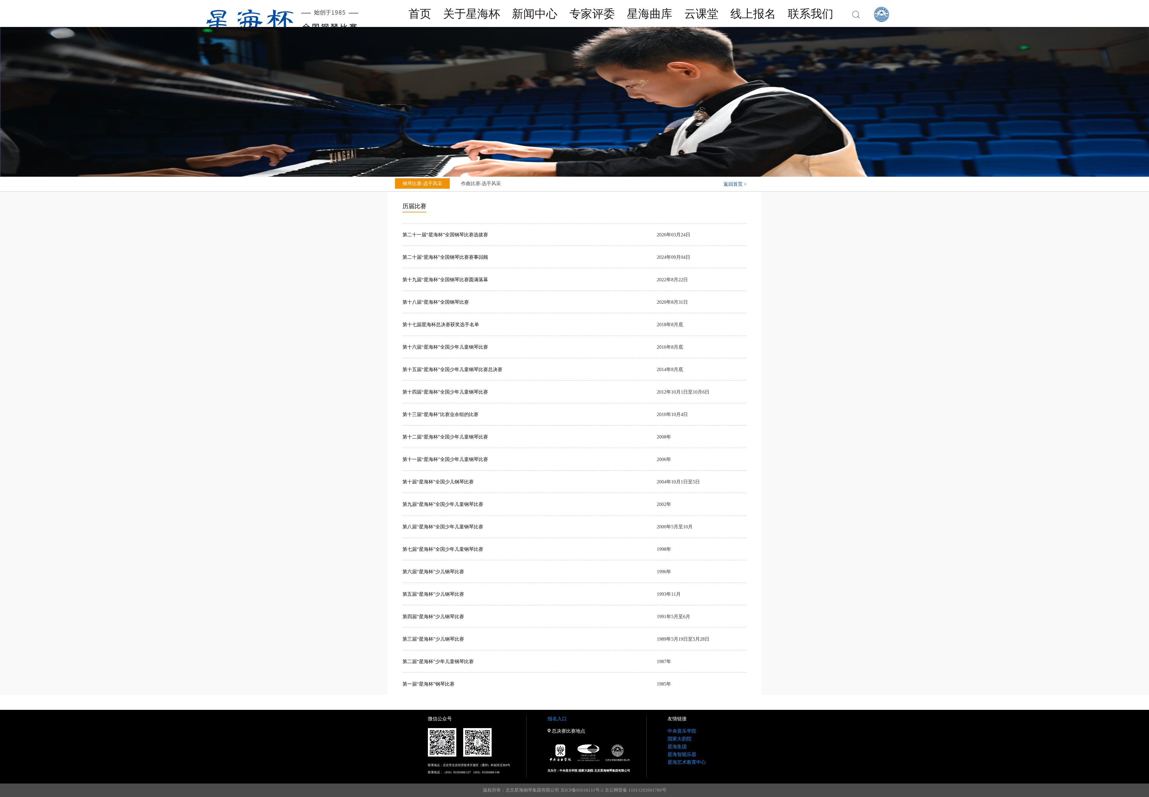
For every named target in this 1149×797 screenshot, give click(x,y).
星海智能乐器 (682, 754)
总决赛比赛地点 (568, 731)
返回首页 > (735, 184)
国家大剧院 (679, 738)
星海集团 (677, 746)
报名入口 (557, 718)
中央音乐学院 (682, 731)
